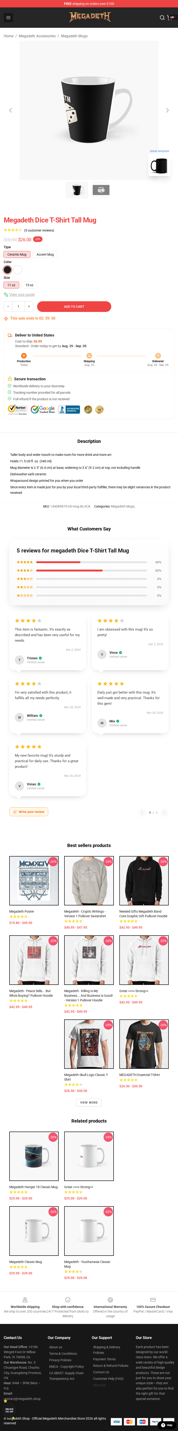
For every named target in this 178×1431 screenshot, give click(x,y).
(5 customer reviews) (39, 230)
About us (55, 1347)
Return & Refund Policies (110, 1366)
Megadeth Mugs (74, 36)
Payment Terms (104, 1359)
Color (8, 262)
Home (8, 36)
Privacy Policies (60, 1360)
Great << (133, 991)
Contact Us (101, 1372)
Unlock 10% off (9, 1410)
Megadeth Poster (21, 911)
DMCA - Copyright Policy (66, 1366)
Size (7, 277)
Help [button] (169, 1425)
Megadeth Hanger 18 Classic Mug (33, 1187)
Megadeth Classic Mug (25, 1262)
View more (89, 1102)
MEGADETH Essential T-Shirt (139, 1075)
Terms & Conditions (63, 1353)
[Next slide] (167, 110)
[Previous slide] (11, 110)
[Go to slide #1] (77, 190)
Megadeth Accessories (37, 36)
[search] (162, 17)
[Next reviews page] (164, 813)
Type (7, 247)
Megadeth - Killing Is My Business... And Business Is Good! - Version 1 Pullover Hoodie (88, 995)
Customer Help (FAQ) (108, 1378)
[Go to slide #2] (101, 190)
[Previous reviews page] (142, 813)
